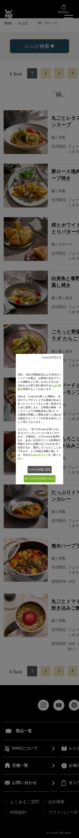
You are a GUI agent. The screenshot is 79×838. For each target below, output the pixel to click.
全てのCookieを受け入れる (40, 479)
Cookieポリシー (39, 455)
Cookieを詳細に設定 (39, 469)
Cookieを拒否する (51, 357)
